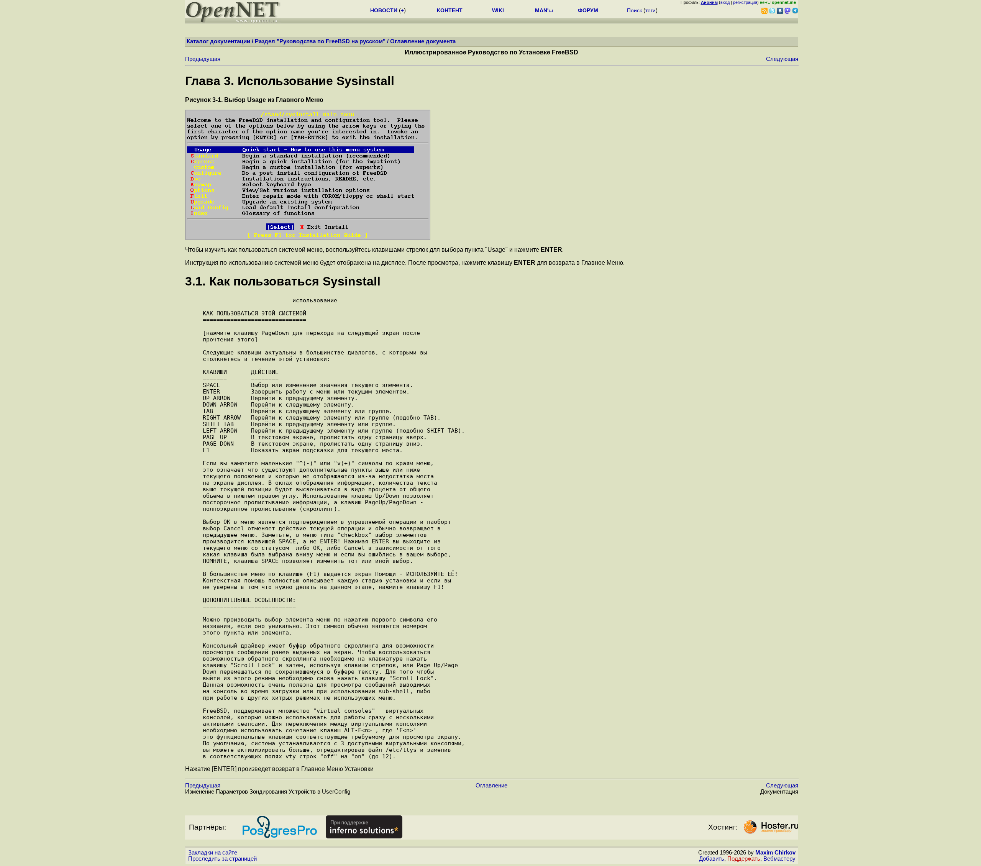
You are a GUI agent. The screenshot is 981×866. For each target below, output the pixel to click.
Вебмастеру (779, 859)
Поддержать (743, 859)
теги (650, 10)
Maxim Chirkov (775, 853)
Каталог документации (218, 41)
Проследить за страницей (222, 859)
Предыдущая (202, 59)
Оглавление (491, 785)
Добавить (711, 859)
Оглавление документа (423, 41)
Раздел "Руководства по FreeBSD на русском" (320, 41)
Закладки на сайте (212, 853)
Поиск (634, 10)
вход (725, 2)
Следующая (782, 59)
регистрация (745, 2)
